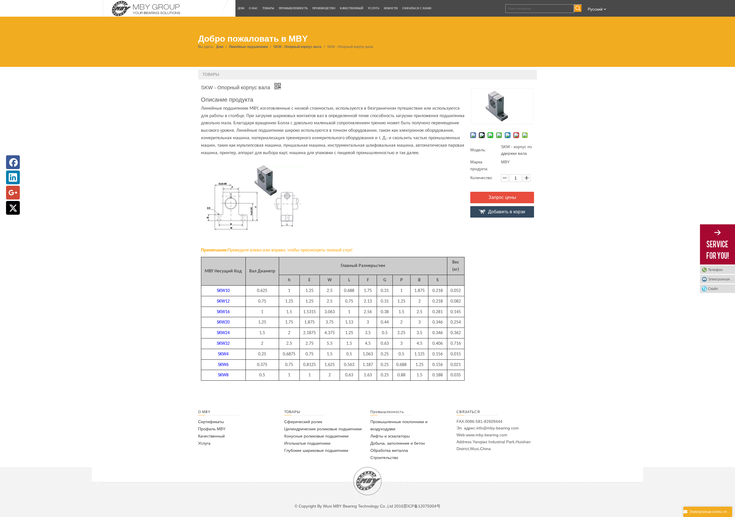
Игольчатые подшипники (307, 443)
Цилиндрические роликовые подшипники (323, 429)
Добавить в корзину (506, 213)
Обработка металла (389, 450)
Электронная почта (721, 279)
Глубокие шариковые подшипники (316, 450)
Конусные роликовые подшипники (316, 436)
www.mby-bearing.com (486, 435)
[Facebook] (13, 162)
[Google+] (13, 193)
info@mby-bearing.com (497, 428)
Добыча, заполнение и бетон (397, 443)
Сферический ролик (303, 421)
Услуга (204, 443)
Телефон (715, 270)
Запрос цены (502, 197)
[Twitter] (13, 208)
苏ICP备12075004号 (421, 506)
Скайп (713, 288)
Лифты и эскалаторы (390, 436)
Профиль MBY (211, 429)
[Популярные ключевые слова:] (578, 8)
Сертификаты (211, 421)
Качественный (211, 436)
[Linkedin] (13, 177)
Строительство (384, 457)
